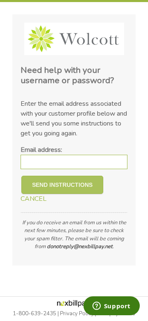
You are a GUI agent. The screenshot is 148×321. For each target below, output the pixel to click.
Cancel (33, 198)
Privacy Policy (77, 313)
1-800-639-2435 (34, 313)
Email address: (41, 149)
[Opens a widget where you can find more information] (111, 306)
